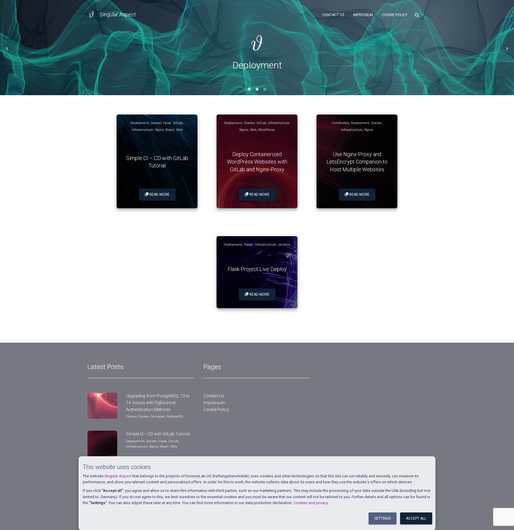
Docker (156, 123)
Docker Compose (151, 416)
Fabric (248, 245)
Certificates (340, 123)
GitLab (178, 123)
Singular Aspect (117, 475)
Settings (382, 518)
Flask (167, 123)
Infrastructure (142, 130)
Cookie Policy (395, 15)
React (169, 130)
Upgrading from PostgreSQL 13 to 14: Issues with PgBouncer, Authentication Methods (158, 402)
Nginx (159, 130)
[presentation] (7, 48)
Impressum (363, 15)
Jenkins (284, 245)
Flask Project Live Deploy (257, 269)
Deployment (140, 123)
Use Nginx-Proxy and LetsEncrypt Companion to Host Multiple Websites (357, 161)
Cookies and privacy (311, 503)
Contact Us (333, 15)
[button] (249, 89)
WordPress (266, 130)
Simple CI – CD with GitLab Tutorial (158, 434)
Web (179, 130)
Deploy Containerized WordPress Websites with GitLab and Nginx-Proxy (257, 161)
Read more (159, 194)
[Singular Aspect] (91, 14)
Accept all (416, 518)
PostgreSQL (175, 416)
